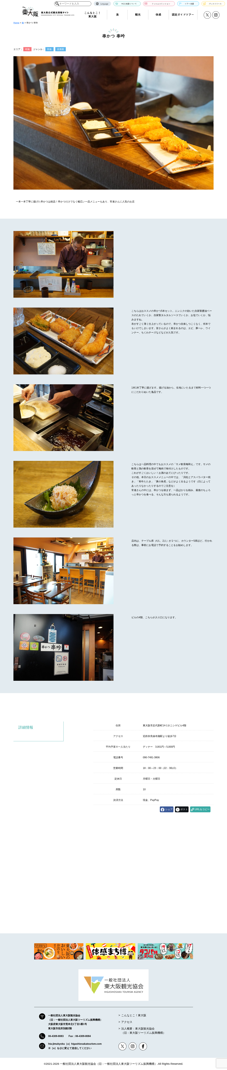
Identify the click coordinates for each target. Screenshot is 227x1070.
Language (104, 3)
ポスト (184, 809)
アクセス (126, 1022)
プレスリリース (215, 3)
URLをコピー (202, 809)
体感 (158, 14)
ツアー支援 (189, 3)
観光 (138, 14)
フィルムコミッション (161, 3)
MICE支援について (129, 3)
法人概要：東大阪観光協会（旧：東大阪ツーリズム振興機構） (143, 1030)
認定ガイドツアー (183, 14)
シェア (169, 809)
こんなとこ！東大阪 (92, 14)
